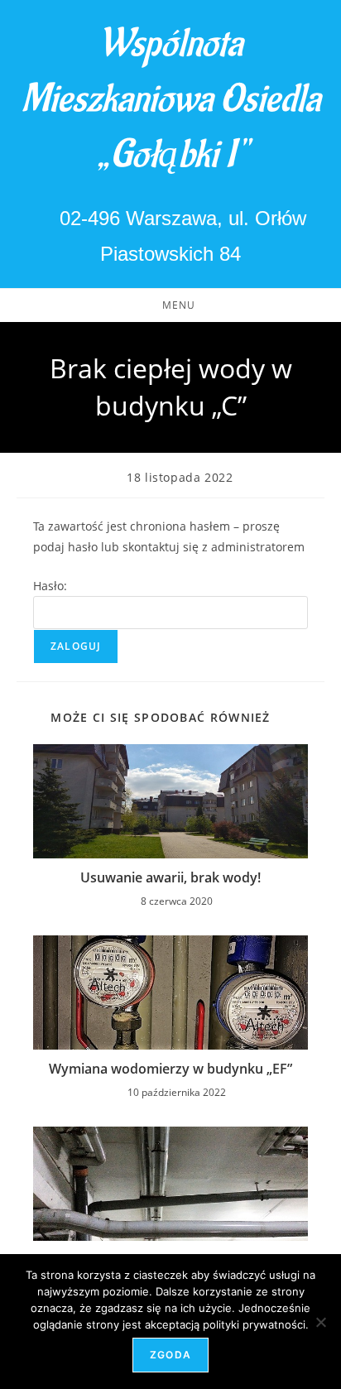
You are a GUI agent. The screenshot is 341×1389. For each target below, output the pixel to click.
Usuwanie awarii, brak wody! (170, 877)
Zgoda (170, 1354)
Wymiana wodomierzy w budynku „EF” (170, 1069)
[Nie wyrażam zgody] (320, 1322)
